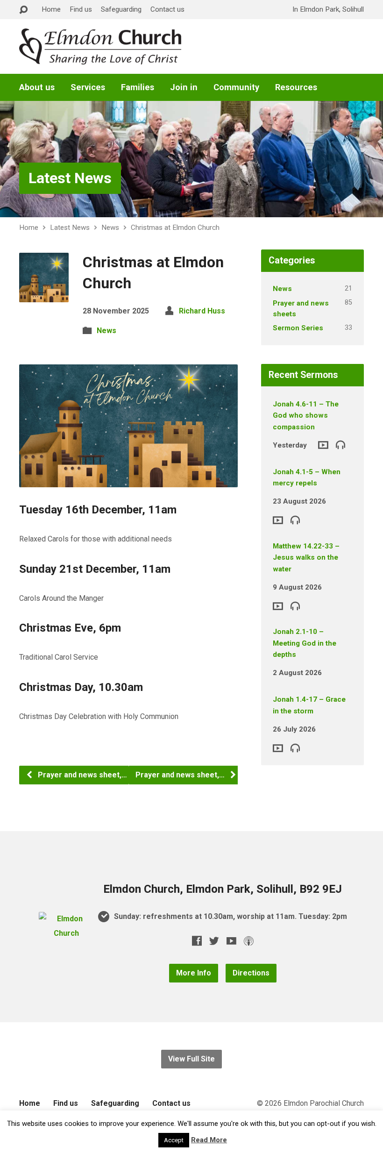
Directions (251, 972)
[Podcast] (249, 941)
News (110, 227)
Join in (184, 87)
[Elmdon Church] (66, 933)
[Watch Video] (323, 445)
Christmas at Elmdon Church (175, 227)
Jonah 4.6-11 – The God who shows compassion (306, 415)
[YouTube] (231, 941)
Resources (296, 87)
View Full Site (191, 1058)
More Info (193, 972)
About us (37, 87)
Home (51, 9)
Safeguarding (121, 9)
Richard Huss (202, 310)
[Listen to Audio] (340, 444)
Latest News (70, 178)
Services (88, 87)
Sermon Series (298, 328)
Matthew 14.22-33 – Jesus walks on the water (306, 557)
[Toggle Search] (23, 10)
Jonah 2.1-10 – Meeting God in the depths (304, 643)
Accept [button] (174, 1140)
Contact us (167, 9)
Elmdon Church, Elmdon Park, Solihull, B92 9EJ (222, 889)
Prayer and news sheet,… (81, 774)
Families (137, 87)
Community (236, 87)
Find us (81, 9)
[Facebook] (197, 941)
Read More (209, 1140)
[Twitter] (214, 941)
